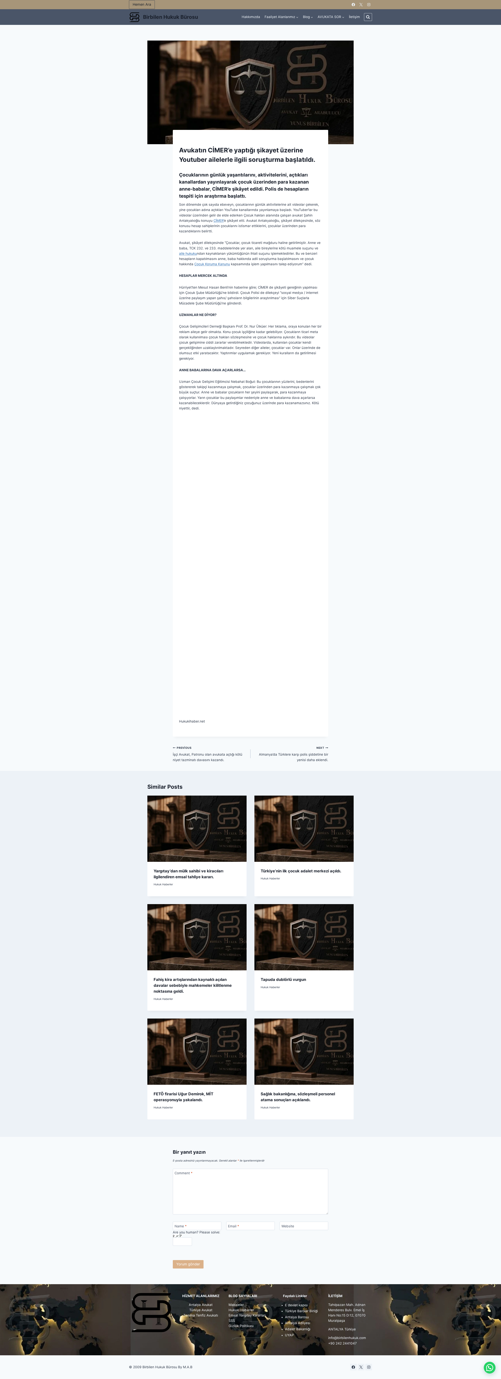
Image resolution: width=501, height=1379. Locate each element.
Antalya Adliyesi (297, 1323)
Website (287, 1226)
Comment (184, 1173)
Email (233, 1226)
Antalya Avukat (201, 1305)
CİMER (219, 221)
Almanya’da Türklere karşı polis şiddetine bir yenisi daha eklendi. (293, 754)
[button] (490, 1368)
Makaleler (236, 1305)
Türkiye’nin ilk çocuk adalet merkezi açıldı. (301, 871)
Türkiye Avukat (200, 1310)
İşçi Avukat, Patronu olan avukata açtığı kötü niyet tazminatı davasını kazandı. (207, 754)
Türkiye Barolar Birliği (301, 1311)
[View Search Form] (368, 17)
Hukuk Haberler (163, 884)
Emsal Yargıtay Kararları (247, 1315)
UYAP (289, 1335)
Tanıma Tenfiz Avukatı (200, 1315)
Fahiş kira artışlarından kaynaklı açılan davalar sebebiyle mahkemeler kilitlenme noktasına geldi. (193, 985)
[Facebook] (353, 4)
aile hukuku (188, 253)
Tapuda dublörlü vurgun (283, 979)
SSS (232, 1321)
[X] (361, 4)
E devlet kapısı (296, 1305)
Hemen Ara (142, 4)
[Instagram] (368, 4)
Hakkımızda (251, 17)
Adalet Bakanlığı (297, 1329)
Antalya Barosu (297, 1317)
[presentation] (197, 829)
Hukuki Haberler (241, 1310)
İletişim (354, 17)
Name (181, 1226)
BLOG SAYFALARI (243, 1296)
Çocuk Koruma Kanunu (212, 264)
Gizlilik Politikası (241, 1326)
